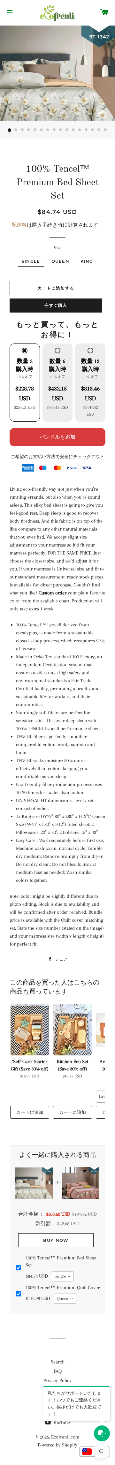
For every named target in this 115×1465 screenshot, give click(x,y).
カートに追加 (29, 1112)
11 (73, 130)
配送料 (19, 225)
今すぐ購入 (55, 305)
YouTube (61, 1422)
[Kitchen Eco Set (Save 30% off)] (72, 1029)
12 (80, 130)
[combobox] (63, 1276)
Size (58, 248)
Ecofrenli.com (65, 1437)
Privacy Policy (57, 1380)
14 (92, 130)
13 (86, 130)
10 (67, 130)
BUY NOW (55, 1240)
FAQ (58, 1371)
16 (105, 130)
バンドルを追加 (57, 437)
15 (99, 130)
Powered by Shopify (57, 1445)
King (86, 261)
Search (58, 1362)
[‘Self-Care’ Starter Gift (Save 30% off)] (29, 1029)
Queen (60, 261)
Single (31, 261)
